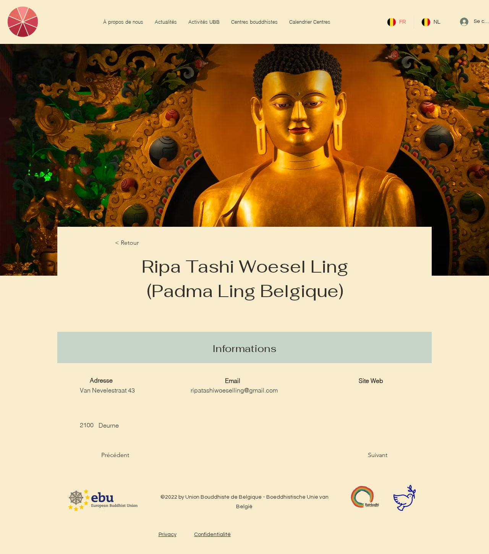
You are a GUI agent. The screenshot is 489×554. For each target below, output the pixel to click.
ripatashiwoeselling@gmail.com (234, 390)
